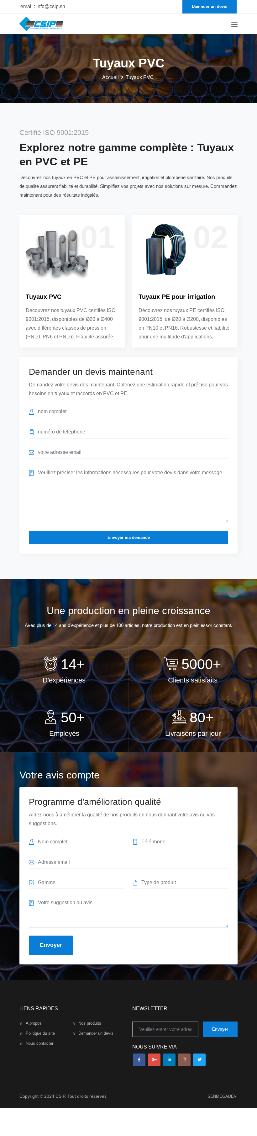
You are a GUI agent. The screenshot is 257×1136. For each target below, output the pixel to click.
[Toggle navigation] (234, 25)
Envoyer (220, 1029)
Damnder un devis (209, 6)
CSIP (60, 1096)
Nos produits (89, 1023)
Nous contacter (39, 1043)
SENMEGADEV (222, 1096)
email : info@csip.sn (42, 6)
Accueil (110, 77)
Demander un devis (95, 1033)
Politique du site (40, 1033)
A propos (34, 1023)
